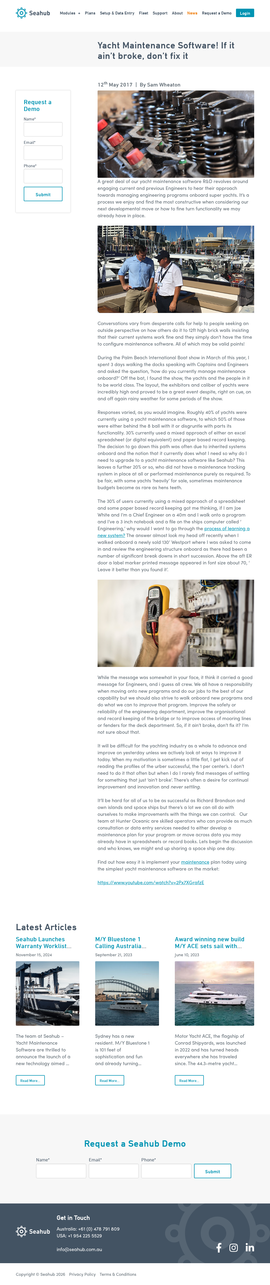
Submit (43, 194)
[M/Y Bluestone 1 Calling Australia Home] (127, 993)
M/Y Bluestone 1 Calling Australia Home (118, 945)
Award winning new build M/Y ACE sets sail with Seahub (209, 945)
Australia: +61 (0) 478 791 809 (88, 1228)
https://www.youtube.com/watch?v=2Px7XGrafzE (151, 882)
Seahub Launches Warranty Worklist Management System (45, 945)
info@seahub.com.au (79, 1249)
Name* (30, 119)
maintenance (195, 861)
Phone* (30, 165)
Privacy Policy (82, 1274)
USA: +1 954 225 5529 (79, 1235)
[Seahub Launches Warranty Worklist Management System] (47, 993)
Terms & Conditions (118, 1274)
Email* (29, 142)
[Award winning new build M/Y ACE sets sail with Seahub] (214, 993)
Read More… (30, 1080)
